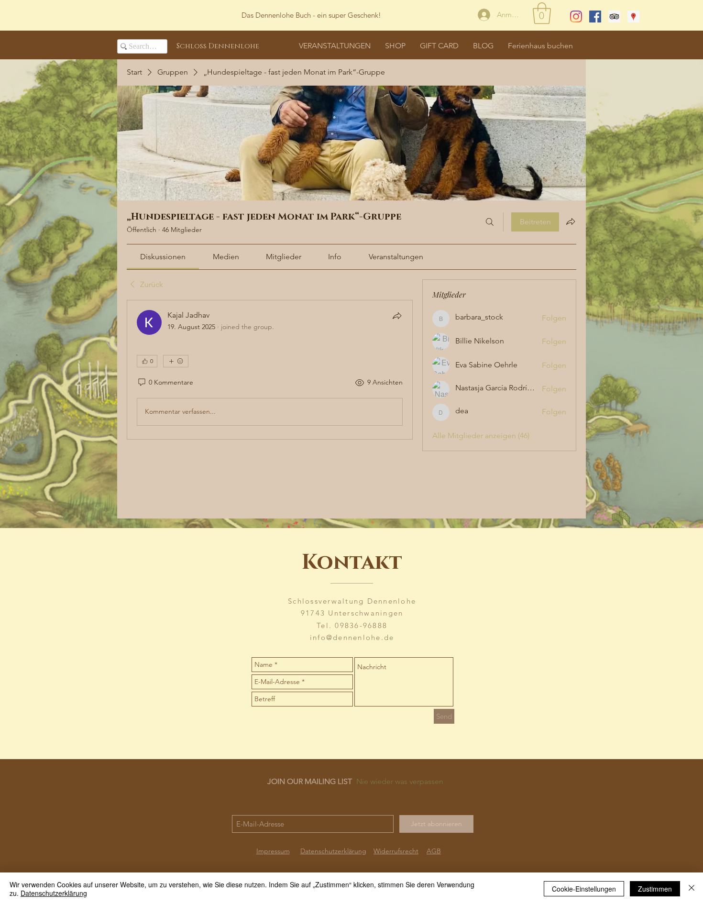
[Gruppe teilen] (570, 221)
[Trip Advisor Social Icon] (614, 16)
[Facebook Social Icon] (595, 16)
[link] (163, 256)
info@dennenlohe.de (352, 637)
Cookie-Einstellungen (584, 889)
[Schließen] (691, 888)
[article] (270, 370)
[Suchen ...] (489, 222)
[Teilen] (397, 315)
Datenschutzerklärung (54, 893)
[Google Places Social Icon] (633, 16)
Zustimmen (655, 889)
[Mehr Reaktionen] (175, 361)
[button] (542, 13)
